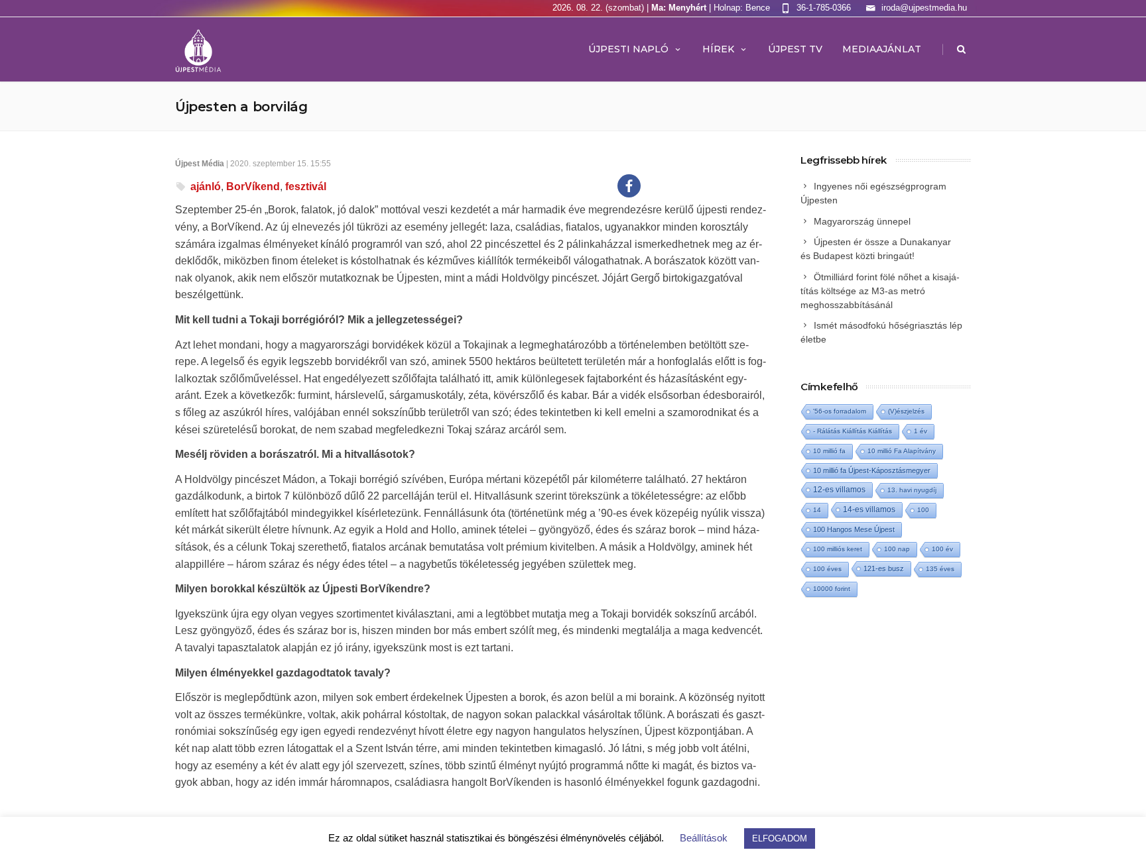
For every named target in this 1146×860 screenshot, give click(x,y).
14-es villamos (869, 509)
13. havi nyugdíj (911, 490)
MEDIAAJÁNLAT (881, 49)
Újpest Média (199, 163)
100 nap (897, 549)
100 (923, 509)
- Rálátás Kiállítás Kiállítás (852, 431)
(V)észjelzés (906, 411)
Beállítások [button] (704, 837)
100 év (942, 549)
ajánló (205, 186)
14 (817, 509)
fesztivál (305, 186)
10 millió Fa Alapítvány (901, 451)
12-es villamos (839, 489)
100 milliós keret (837, 549)
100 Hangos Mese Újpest (854, 529)
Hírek (718, 49)
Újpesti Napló (628, 49)
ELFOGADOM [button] (779, 838)
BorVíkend (253, 186)
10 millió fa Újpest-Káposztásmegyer (871, 470)
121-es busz (883, 568)
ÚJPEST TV (795, 49)
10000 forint (831, 588)
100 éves (827, 568)
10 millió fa (829, 451)
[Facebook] (629, 185)
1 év (920, 431)
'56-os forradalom (839, 411)
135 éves (940, 568)
